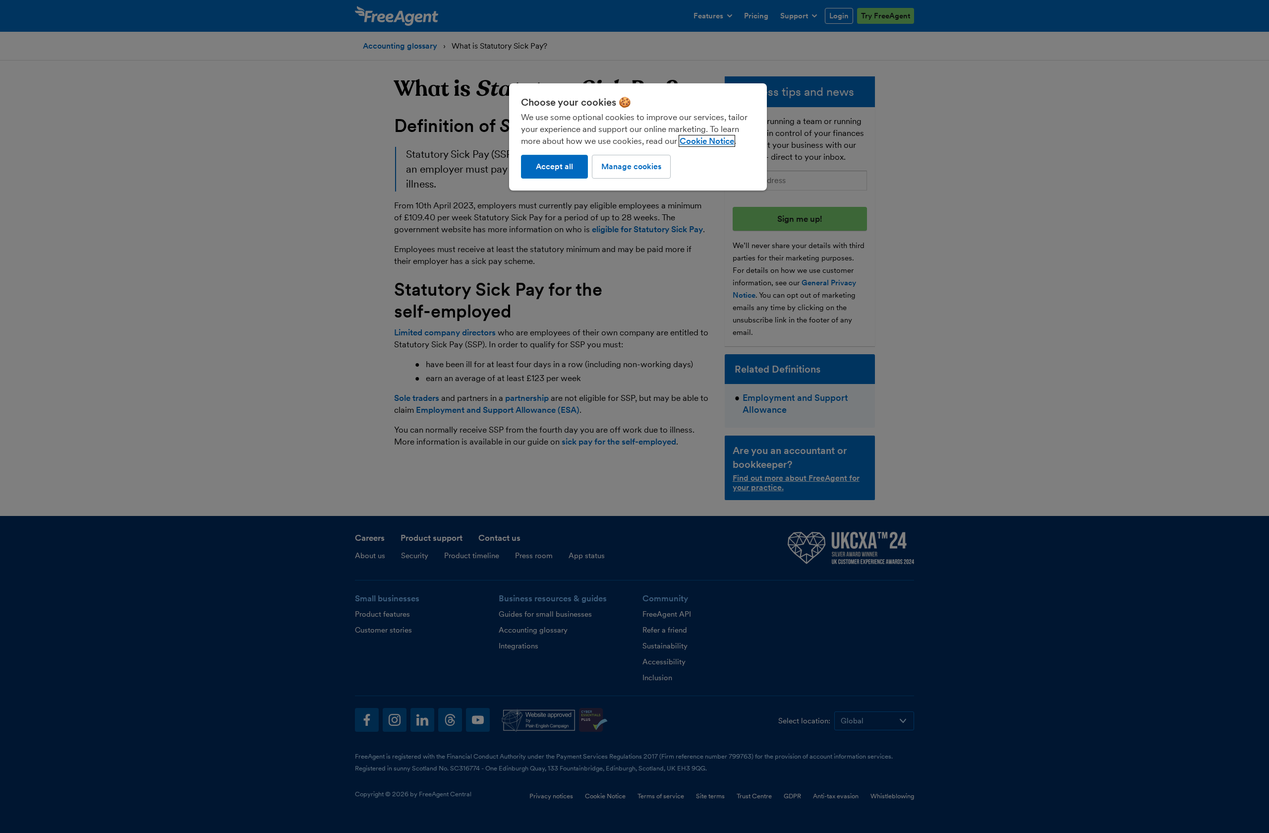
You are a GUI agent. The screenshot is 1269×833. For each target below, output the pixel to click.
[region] (638, 137)
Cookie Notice (707, 141)
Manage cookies (631, 166)
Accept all (554, 166)
